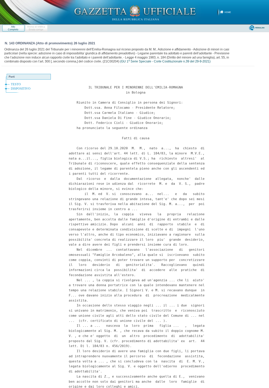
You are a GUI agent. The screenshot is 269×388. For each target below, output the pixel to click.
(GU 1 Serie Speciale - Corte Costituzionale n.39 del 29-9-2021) (165, 61)
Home (227, 12)
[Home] (134, 12)
